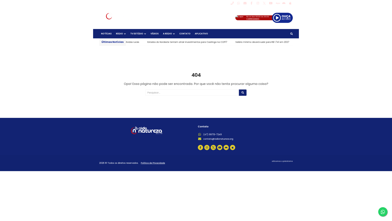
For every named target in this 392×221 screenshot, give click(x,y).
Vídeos (155, 33)
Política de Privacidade (153, 163)
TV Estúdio (136, 33)
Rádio (119, 33)
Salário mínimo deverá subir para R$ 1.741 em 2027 (257, 42)
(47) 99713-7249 (212, 134)
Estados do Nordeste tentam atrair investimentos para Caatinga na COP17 (182, 42)
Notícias (106, 33)
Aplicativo (201, 33)
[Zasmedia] (285, 165)
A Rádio (167, 33)
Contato (184, 33)
